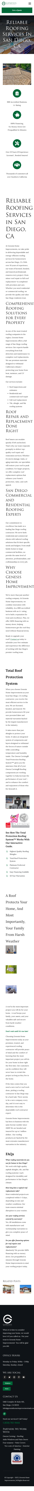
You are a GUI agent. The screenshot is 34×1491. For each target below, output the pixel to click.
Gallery (8, 1293)
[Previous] (4, 1289)
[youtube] (24, 1377)
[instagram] (14, 1377)
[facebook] (5, 1377)
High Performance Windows (8, 1290)
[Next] (29, 1289)
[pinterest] (19, 1377)
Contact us (14, 639)
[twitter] (9, 1377)
